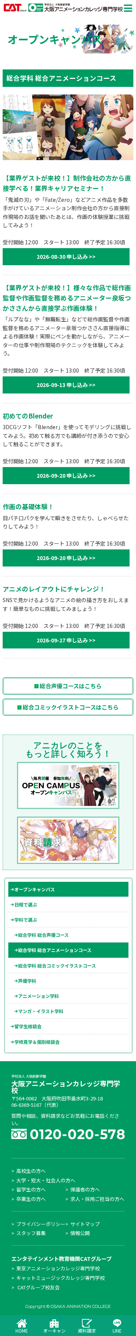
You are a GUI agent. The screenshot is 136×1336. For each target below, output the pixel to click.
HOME (21, 1330)
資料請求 (87, 1330)
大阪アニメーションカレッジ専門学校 (65, 1085)
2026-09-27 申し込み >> (66, 640)
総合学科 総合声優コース (43, 935)
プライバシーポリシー (40, 1223)
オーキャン (54, 1330)
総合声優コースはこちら (70, 685)
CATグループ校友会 (38, 1287)
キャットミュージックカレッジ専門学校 (60, 1277)
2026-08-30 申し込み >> (66, 256)
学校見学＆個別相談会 (37, 1042)
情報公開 (80, 1233)
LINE (117, 1330)
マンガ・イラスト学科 (40, 1011)
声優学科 (27, 980)
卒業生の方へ (31, 1198)
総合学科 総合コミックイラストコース (57, 965)
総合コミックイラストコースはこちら (70, 707)
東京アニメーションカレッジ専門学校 (58, 1268)
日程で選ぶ (25, 904)
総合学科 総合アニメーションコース (54, 950)
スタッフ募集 (31, 1233)
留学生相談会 (28, 1026)
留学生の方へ (31, 1189)
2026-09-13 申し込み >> (66, 385)
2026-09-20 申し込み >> (66, 475)
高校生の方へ (31, 1170)
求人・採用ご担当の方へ (97, 1198)
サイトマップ (85, 1223)
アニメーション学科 (38, 996)
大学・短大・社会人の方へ (45, 1180)
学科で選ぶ (25, 919)
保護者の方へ (85, 1189)
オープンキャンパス (34, 889)
